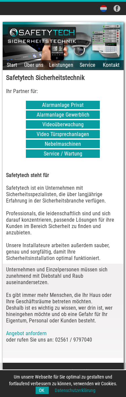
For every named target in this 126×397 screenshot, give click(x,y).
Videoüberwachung (63, 124)
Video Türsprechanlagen (63, 134)
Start (12, 65)
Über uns (33, 65)
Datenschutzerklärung (75, 390)
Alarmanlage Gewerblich (63, 115)
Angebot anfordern (26, 333)
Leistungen (61, 65)
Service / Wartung (63, 153)
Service (87, 65)
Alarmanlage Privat (63, 105)
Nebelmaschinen (63, 144)
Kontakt (111, 65)
